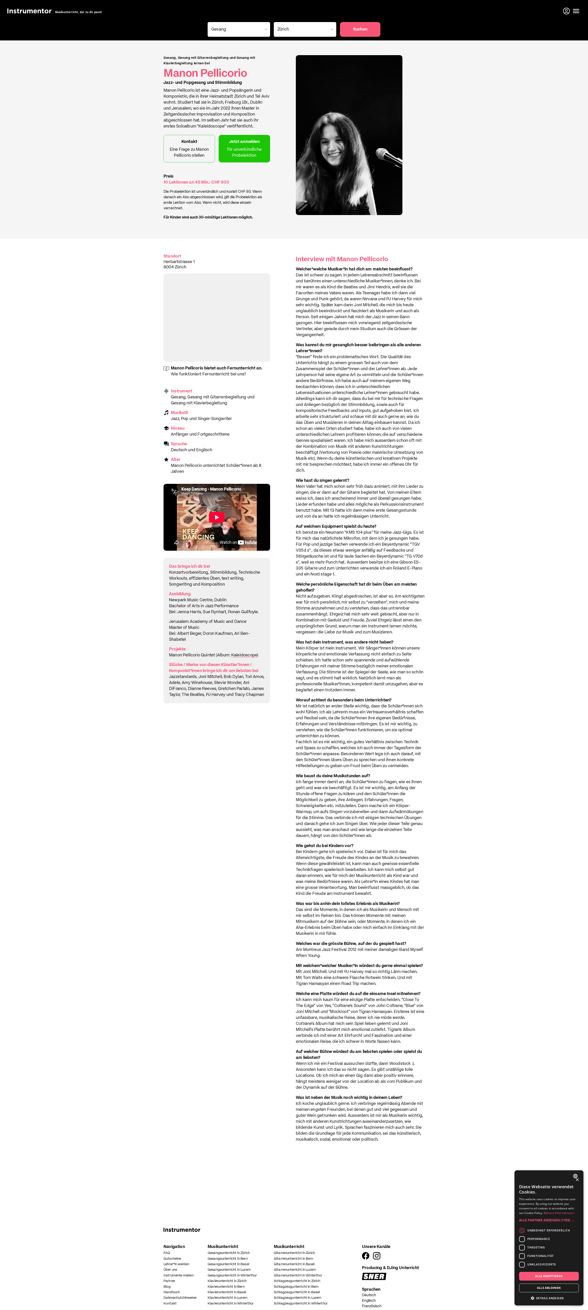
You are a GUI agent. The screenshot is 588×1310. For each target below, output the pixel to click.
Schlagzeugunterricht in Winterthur (301, 1303)
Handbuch (172, 1292)
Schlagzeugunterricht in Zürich (297, 1281)
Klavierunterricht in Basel (227, 1292)
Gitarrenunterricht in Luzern (295, 1269)
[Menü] (576, 11)
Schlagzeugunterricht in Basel (297, 1292)
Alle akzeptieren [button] (549, 1276)
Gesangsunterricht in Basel (228, 1264)
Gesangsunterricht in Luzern (229, 1269)
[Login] (566, 11)
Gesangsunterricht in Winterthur (232, 1275)
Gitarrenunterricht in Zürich (294, 1253)
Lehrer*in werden (176, 1264)
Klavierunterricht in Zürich (227, 1281)
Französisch (372, 1306)
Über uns (170, 1269)
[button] (549, 1220)
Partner (169, 1281)
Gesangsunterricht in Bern (228, 1258)
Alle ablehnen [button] (549, 1288)
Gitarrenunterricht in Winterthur (298, 1275)
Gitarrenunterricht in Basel (294, 1264)
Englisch (369, 1301)
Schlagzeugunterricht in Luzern (297, 1297)
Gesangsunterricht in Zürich (229, 1253)
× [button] (577, 1180)
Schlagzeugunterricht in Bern (296, 1286)
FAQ (167, 1253)
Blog (167, 1286)
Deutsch (369, 1295)
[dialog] (548, 1237)
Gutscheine (172, 1258)
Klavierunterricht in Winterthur (231, 1303)
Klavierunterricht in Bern (226, 1286)
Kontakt (170, 1303)
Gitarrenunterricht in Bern (293, 1258)
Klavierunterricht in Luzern (227, 1297)
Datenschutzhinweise (180, 1297)
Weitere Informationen (559, 1213)
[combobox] (576, 1176)
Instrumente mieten (179, 1275)
